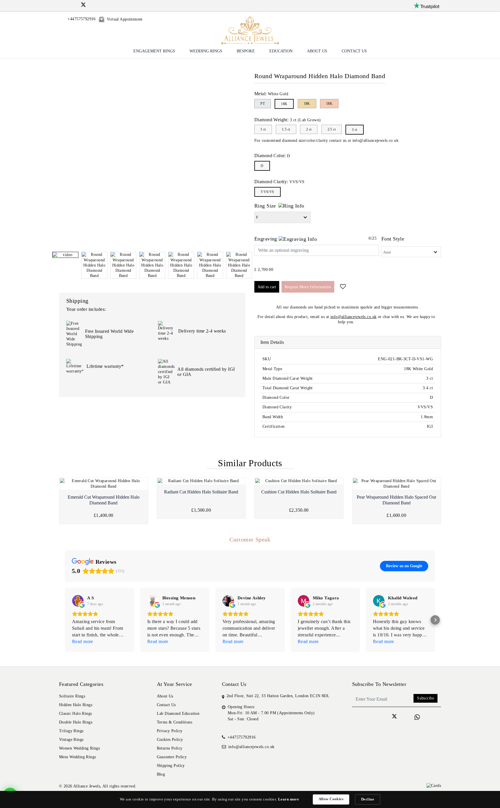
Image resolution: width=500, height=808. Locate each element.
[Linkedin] (76, 5)
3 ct (354, 130)
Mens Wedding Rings (77, 757)
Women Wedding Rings (79, 748)
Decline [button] (367, 799)
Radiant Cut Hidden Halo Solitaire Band (201, 491)
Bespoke (246, 51)
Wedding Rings (206, 51)
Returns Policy (170, 748)
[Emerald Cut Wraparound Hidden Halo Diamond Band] (103, 483)
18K (284, 104)
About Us (317, 51)
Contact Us (354, 51)
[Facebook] (61, 5)
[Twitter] (83, 5)
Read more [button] (82, 641)
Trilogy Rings (71, 731)
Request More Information (308, 287)
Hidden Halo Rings (75, 705)
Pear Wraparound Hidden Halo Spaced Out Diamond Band (396, 500)
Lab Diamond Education (178, 713)
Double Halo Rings (75, 722)
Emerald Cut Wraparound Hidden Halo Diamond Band (103, 500)
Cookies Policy (170, 739)
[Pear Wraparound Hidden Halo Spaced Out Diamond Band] (396, 483)
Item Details (272, 342)
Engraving (266, 239)
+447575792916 (241, 737)
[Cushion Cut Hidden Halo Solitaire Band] (299, 481)
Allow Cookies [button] (331, 799)
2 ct (309, 129)
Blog (161, 774)
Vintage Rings (71, 739)
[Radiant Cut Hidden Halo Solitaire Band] (201, 481)
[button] (64, 620)
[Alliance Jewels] (250, 29)
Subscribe (425, 698)
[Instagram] (68, 5)
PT (262, 104)
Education (281, 51)
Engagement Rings (154, 51)
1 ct (263, 129)
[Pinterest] (98, 5)
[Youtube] (91, 5)
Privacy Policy (170, 731)
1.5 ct (286, 129)
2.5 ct (332, 129)
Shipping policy (171, 765)
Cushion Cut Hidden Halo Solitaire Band (299, 491)
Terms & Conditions (174, 722)
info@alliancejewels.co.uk (375, 140)
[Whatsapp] (417, 717)
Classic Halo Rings (75, 713)
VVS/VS (267, 192)
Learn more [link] (288, 799)
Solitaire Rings (72, 696)
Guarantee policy (172, 757)
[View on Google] (78, 601)
